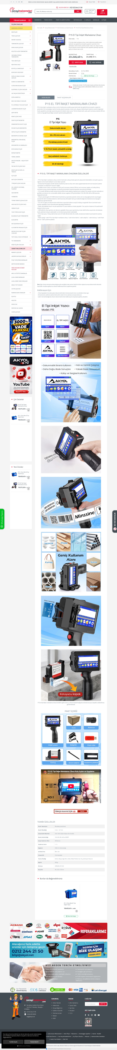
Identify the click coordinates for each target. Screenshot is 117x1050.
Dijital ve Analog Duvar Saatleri (17, 77)
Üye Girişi (71, 1008)
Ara (78, 11)
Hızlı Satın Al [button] (96, 62)
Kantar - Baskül (96, 1034)
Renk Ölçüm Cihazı (16, 116)
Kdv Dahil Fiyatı (73, 54)
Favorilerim (103, 2)
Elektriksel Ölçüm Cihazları (19, 89)
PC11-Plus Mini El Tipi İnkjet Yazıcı (70, 904)
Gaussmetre (14, 193)
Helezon (13, 300)
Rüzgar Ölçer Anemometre (19, 128)
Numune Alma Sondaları (18, 293)
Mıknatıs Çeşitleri (16, 252)
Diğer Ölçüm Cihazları (17, 245)
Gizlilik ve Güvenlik (57, 1011)
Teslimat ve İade (57, 1013)
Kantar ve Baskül (16, 40)
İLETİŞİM (104, 20)
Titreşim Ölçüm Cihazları (18, 183)
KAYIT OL (103, 1004)
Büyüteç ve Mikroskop (17, 68)
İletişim (55, 1016)
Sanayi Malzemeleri (18, 249)
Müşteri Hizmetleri (70, 7)
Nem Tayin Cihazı (15, 65)
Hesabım (71, 1011)
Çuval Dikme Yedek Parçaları (19, 281)
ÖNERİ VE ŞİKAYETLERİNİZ (63, 20)
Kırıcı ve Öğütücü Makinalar (19, 273)
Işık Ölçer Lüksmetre (17, 179)
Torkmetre (14, 197)
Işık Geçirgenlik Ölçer (17, 224)
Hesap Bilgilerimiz (57, 1008)
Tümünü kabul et (34, 1042)
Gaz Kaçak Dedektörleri (18, 93)
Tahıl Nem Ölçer (15, 61)
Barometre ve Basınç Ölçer (19, 136)
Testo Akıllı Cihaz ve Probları (19, 237)
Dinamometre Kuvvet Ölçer (19, 124)
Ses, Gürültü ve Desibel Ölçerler (17, 188)
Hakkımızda (56, 1005)
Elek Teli (13, 296)
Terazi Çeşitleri (15, 36)
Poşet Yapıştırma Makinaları (19, 260)
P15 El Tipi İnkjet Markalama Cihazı (22, 405)
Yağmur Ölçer (15, 208)
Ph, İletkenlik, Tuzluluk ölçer (19, 105)
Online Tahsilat (57, 1003)
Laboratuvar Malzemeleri (18, 256)
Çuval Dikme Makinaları (17, 277)
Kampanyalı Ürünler (17, 28)
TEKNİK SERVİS (48, 20)
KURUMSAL (55, 999)
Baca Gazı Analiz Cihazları (18, 101)
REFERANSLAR (78, 20)
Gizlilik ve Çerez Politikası (24, 1046)
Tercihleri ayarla (13, 1042)
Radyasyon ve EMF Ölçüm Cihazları (18, 232)
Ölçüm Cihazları (17, 24)
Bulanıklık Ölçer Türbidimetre (19, 216)
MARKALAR (96, 20)
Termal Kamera (15, 157)
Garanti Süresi (73, 73)
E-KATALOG (87, 20)
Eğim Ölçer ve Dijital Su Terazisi (17, 171)
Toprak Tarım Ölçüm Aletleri (19, 200)
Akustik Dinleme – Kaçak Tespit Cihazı (19, 161)
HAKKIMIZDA (37, 20)
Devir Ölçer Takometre (17, 120)
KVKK (54, 1018)
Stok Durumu (72, 76)
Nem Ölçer (14, 32)
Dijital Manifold (15, 97)
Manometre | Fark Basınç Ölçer (18, 140)
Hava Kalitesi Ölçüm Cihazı (18, 204)
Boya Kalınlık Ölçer (16, 149)
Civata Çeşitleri (15, 312)
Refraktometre (15, 153)
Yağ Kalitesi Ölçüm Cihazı (18, 166)
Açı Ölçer (14, 176)
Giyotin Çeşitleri (15, 289)
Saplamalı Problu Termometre (16, 56)
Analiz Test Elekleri (16, 285)
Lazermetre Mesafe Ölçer (18, 109)
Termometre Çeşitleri (17, 43)
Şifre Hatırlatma (73, 1003)
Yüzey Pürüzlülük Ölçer (18, 212)
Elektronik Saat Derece (50, 1036)
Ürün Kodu (71, 39)
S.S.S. (71, 1013)
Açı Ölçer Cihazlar (78, 1036)
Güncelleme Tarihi (73, 71)
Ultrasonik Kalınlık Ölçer (18, 86)
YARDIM (70, 999)
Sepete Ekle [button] (79, 62)
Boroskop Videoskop (17, 72)
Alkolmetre (14, 220)
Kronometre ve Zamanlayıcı (19, 145)
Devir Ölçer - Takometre (70, 1034)
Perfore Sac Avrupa (17, 308)
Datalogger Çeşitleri (17, 47)
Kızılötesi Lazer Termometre (19, 51)
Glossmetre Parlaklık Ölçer (19, 227)
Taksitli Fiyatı (90, 54)
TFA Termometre (16, 241)
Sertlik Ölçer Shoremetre (18, 132)
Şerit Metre (14, 113)
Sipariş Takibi (92, 2)
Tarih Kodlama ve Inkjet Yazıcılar (18, 268)
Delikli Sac (14, 304)
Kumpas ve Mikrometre (17, 82)
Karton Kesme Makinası (17, 264)
